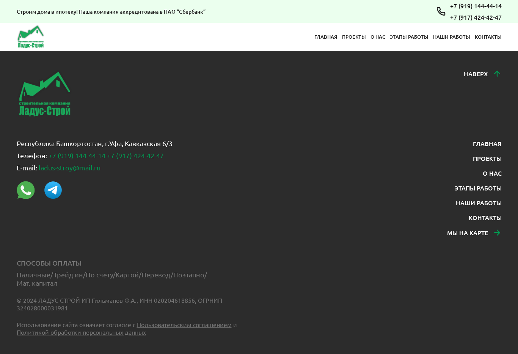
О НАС (377, 36)
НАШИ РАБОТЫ (451, 36)
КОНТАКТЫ (488, 36)
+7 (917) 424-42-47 (476, 17)
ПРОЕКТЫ (354, 36)
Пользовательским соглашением (184, 324)
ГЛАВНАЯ (325, 36)
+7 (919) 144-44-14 (476, 6)
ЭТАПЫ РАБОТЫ (409, 36)
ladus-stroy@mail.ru (69, 167)
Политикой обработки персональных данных (81, 332)
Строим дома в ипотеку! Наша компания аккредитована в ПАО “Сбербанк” (111, 11)
